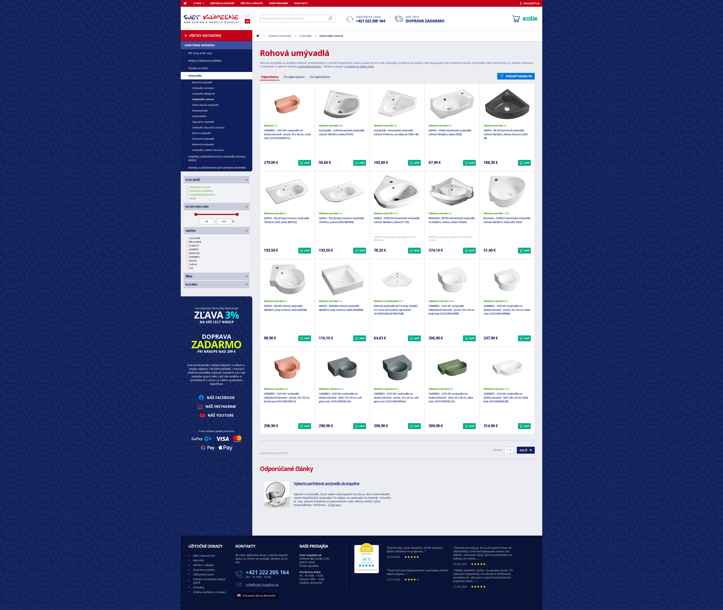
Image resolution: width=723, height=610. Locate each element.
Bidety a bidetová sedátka (204, 60)
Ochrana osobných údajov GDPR (209, 580)
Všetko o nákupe (251, 3)
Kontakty (301, 3)
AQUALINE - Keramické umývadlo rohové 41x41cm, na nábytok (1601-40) (396, 132)
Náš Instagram (220, 406)
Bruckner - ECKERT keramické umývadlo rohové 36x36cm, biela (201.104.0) (507, 220)
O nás (197, 3)
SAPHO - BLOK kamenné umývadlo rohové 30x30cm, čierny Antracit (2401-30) (506, 134)
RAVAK (193, 260)
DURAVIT (194, 245)
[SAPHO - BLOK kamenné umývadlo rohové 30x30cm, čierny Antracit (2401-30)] (507, 104)
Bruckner (195, 242)
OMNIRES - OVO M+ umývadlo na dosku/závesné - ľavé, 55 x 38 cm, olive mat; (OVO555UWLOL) (451, 397)
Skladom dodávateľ (202, 194)
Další (523, 450)
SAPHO (193, 264)
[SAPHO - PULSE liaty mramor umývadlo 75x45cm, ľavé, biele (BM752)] (287, 192)
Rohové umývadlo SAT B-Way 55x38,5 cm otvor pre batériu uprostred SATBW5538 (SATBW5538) (395, 310)
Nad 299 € (425, 19)
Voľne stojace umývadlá (205, 105)
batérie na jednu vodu (360, 66)
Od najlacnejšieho (294, 77)
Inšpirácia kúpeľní (222, 3)
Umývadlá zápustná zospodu (208, 127)
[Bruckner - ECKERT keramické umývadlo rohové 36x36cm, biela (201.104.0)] (507, 192)
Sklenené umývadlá (203, 138)
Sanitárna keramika (200, 45)
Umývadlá (195, 75)
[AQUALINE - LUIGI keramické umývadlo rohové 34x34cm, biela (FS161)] (342, 104)
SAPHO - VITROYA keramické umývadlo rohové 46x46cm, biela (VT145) (396, 220)
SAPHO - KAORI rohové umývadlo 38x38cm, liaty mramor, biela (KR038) (285, 308)
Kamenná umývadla (203, 144)
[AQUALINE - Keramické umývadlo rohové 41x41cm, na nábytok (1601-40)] (397, 104)
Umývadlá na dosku (203, 88)
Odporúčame (269, 77)
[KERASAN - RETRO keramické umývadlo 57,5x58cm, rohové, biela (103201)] (452, 192)
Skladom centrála (201, 191)
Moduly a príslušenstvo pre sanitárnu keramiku (217, 167)
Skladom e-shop (199, 187)
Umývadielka (199, 116)
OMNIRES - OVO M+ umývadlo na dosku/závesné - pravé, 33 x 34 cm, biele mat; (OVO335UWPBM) (507, 310)
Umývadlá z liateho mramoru (208, 150)
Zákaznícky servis (203, 574)
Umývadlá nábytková (203, 93)
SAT (191, 268)
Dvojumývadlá (199, 110)
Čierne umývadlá (201, 133)
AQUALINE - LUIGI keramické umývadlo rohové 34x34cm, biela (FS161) (341, 132)
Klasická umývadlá (202, 82)
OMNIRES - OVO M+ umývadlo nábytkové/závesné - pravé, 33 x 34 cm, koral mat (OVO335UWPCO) (287, 397)
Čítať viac (334, 505)
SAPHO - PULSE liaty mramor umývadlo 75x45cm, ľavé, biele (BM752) (286, 220)
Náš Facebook (221, 397)
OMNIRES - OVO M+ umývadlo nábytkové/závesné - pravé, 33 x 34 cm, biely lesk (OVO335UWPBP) (451, 310)
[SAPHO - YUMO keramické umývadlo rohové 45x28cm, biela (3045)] (452, 104)
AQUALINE (195, 238)
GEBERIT (194, 249)
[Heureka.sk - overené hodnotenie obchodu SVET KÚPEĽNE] (366, 572)
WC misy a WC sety (200, 53)
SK (247, 21)
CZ (247, 15)
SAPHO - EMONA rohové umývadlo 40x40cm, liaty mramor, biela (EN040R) (341, 308)
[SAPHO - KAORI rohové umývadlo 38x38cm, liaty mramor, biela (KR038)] (287, 280)
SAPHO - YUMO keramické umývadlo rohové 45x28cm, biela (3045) (450, 132)
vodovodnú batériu (309, 66)
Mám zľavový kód (204, 555)
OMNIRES (194, 257)
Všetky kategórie (205, 35)
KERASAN (194, 253)
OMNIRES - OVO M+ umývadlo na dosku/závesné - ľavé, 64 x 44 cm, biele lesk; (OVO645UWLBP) (506, 397)
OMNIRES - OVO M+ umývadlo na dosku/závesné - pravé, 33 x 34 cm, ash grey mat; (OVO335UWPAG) (396, 397)
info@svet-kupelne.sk (262, 584)
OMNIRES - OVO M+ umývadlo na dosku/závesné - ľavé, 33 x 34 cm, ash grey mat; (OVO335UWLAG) (340, 397)
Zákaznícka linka (370, 19)
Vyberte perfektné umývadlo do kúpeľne (326, 483)
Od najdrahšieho (320, 77)
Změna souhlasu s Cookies (209, 592)
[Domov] (187, 3)
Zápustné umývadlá (203, 121)
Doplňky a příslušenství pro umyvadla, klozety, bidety (217, 158)
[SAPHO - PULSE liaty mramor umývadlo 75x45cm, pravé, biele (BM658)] (342, 192)
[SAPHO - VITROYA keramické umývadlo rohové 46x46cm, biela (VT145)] (397, 192)
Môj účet (198, 560)
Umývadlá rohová (203, 99)
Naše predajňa (278, 3)
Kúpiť (307, 162)
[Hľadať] (330, 18)
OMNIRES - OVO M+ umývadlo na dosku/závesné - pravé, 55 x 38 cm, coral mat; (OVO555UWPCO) (287, 134)
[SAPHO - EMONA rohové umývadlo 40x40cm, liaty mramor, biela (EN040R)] (342, 280)
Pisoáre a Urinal (197, 68)
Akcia (192, 198)
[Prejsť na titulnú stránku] (212, 18)
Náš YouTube (221, 415)
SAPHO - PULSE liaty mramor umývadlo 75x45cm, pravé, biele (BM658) (341, 220)
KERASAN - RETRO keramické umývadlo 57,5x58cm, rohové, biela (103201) (452, 220)
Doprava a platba (204, 569)
